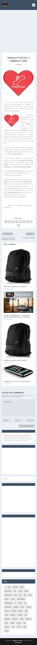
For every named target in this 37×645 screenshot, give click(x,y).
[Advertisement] (18, 29)
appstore (8, 591)
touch (7, 627)
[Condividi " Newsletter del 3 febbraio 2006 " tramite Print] (18, 225)
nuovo (12, 615)
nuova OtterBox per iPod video (22, 167)
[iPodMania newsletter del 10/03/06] (18, 340)
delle (13, 599)
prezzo (7, 619)
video (7, 631)
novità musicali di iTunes (15, 192)
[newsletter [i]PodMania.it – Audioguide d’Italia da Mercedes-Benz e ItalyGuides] (18, 302)
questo (14, 619)
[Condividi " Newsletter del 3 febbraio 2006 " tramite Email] (31, 222)
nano (21, 611)
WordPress (18, 642)
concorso (8, 595)
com (20, 591)
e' (15, 603)
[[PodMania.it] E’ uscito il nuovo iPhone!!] (18, 372)
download (8, 603)
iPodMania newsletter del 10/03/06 (15, 360)
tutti (19, 627)
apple (22, 587)
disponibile (21, 599)
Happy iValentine (17, 154)
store (19, 623)
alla (9, 587)
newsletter (18, 64)
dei (20, 595)
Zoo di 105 (15, 188)
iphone (16, 607)
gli (25, 603)
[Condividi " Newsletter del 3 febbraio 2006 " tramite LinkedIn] (20, 222)
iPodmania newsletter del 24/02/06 (15, 286)
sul (24, 623)
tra (13, 627)
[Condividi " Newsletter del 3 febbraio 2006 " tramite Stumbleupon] (27, 222)
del (25, 595)
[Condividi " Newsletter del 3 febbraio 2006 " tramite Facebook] (6, 222)
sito (6, 623)
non (6, 615)
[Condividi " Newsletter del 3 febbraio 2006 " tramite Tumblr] (13, 222)
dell (30, 595)
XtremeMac (7, 167)
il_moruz (8, 607)
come (26, 591)
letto (7, 611)
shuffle (28, 619)
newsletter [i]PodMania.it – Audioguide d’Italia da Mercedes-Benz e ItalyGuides (17, 316)
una (25, 627)
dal (15, 595)
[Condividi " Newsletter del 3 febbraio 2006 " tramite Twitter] (9, 222)
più (26, 615)
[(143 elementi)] (5, 587)
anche (15, 587)
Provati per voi (16, 171)
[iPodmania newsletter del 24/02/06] (18, 266)
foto (20, 603)
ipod (22, 607)
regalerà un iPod (27, 130)
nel (26, 611)
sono (12, 623)
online (20, 615)
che (15, 591)
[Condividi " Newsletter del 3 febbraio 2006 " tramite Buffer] (24, 222)
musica (13, 611)
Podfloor (28, 124)
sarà (21, 619)
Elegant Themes (18, 640)
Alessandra (9, 152)
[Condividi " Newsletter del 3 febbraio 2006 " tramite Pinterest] (16, 222)
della (6, 599)
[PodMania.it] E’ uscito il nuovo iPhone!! (17, 381)
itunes (28, 607)
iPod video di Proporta (26, 160)
